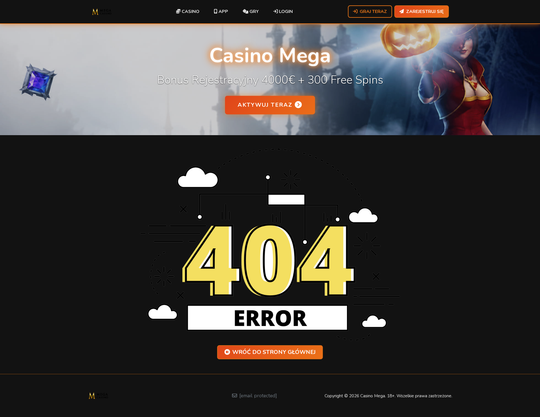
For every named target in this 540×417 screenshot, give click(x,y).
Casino (190, 11)
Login (285, 11)
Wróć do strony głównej (274, 352)
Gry (253, 11)
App (222, 11)
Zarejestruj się (425, 11)
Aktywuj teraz (265, 105)
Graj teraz (373, 11)
